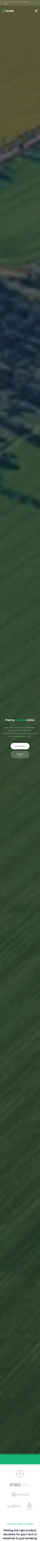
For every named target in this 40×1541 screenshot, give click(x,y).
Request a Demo (20, 754)
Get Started (20, 746)
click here (35, 3)
